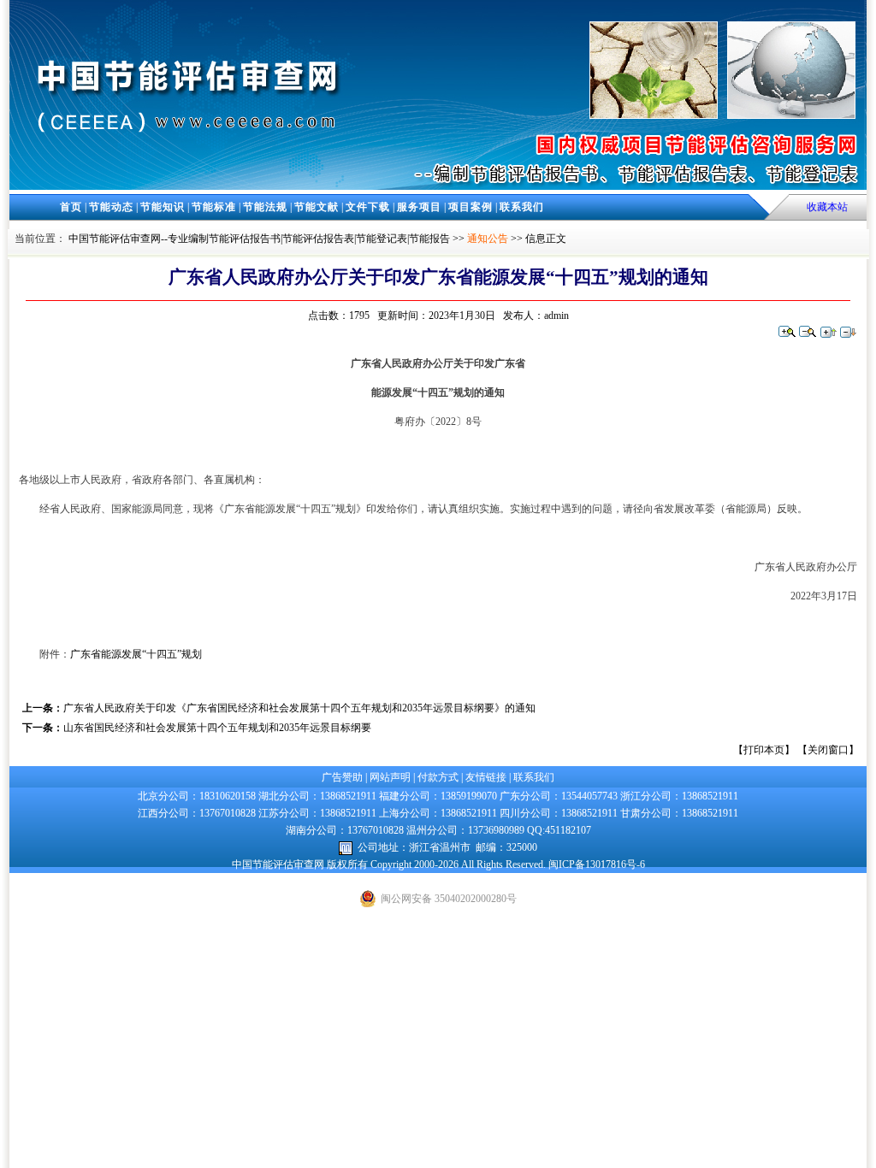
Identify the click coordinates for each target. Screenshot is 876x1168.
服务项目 (419, 207)
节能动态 (111, 207)
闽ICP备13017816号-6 (596, 864)
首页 (71, 207)
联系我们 (522, 207)
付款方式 (438, 777)
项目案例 (470, 207)
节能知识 (162, 207)
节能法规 (265, 207)
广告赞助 (342, 777)
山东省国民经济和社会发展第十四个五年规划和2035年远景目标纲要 (217, 728)
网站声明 (390, 777)
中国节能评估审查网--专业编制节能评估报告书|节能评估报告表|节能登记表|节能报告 (259, 239)
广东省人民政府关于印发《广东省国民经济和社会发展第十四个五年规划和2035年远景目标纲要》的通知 (299, 708)
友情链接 (485, 777)
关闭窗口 (828, 750)
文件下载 (368, 207)
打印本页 (763, 750)
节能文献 (316, 207)
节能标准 (214, 207)
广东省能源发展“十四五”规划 (136, 654)
